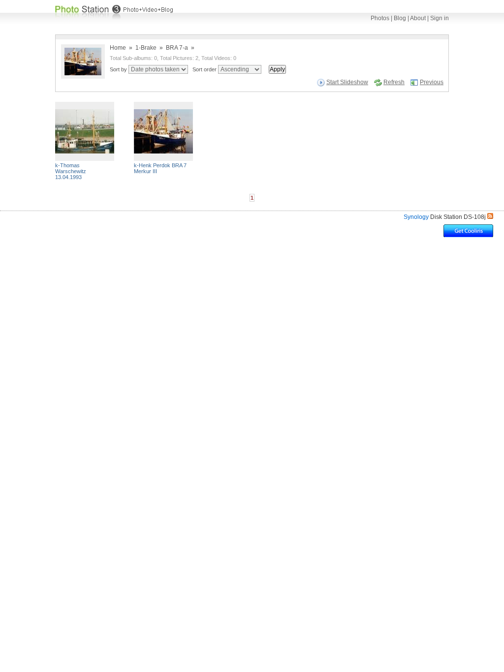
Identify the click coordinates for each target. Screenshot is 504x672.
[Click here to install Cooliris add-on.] (468, 234)
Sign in (439, 18)
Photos (380, 18)
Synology (416, 217)
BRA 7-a (177, 47)
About (418, 18)
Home (118, 47)
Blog (400, 18)
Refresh (394, 82)
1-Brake (146, 47)
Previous (431, 82)
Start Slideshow (347, 82)
